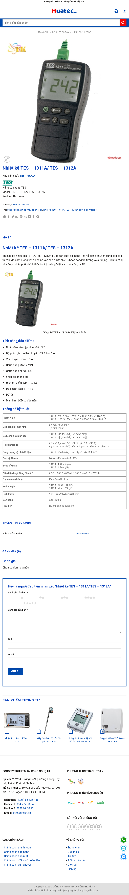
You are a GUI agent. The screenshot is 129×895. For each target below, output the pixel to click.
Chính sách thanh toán (17, 847)
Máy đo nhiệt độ (82, 32)
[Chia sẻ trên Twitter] (12, 216)
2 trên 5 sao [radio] (32, 597)
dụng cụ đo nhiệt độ (16, 210)
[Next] (126, 728)
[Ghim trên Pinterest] (21, 216)
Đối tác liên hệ (76, 860)
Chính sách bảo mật (16, 856)
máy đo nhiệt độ (34, 210)
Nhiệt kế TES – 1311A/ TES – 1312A (60, 210)
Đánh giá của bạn (18, 592)
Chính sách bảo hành (16, 851)
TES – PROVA (83, 533)
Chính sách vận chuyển (18, 864)
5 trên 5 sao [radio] (16, 603)
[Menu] (5, 11)
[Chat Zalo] (123, 848)
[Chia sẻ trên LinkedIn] (29, 216)
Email (11, 654)
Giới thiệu (73, 851)
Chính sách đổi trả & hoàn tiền (22, 860)
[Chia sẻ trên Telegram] (37, 216)
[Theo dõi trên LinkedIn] (91, 827)
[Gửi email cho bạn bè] (16, 216)
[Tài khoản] (124, 11)
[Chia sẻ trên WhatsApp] (4, 216)
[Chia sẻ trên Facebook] (8, 216)
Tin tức (72, 856)
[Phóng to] (7, 159)
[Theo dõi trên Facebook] (70, 827)
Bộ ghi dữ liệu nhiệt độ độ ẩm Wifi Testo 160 (80, 740)
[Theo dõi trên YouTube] (98, 827)
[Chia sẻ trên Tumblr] (33, 216)
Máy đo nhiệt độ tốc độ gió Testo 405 (48, 740)
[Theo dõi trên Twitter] (84, 827)
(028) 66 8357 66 (28, 799)
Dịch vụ (72, 864)
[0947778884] (123, 840)
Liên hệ (72, 869)
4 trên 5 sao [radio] (77, 597)
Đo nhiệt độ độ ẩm (61, 32)
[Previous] (2, 728)
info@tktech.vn (22, 812)
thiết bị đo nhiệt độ (88, 210)
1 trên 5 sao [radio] (13, 597)
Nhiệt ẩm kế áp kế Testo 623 (17, 740)
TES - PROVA (27, 175)
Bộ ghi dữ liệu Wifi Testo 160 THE (112, 740)
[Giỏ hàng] (116, 11)
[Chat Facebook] (123, 857)
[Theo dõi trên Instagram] (77, 827)
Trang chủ (43, 32)
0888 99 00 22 (25, 808)
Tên (10, 639)
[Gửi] (123, 22)
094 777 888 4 (25, 804)
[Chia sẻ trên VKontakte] (25, 216)
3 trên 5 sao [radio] (53, 597)
